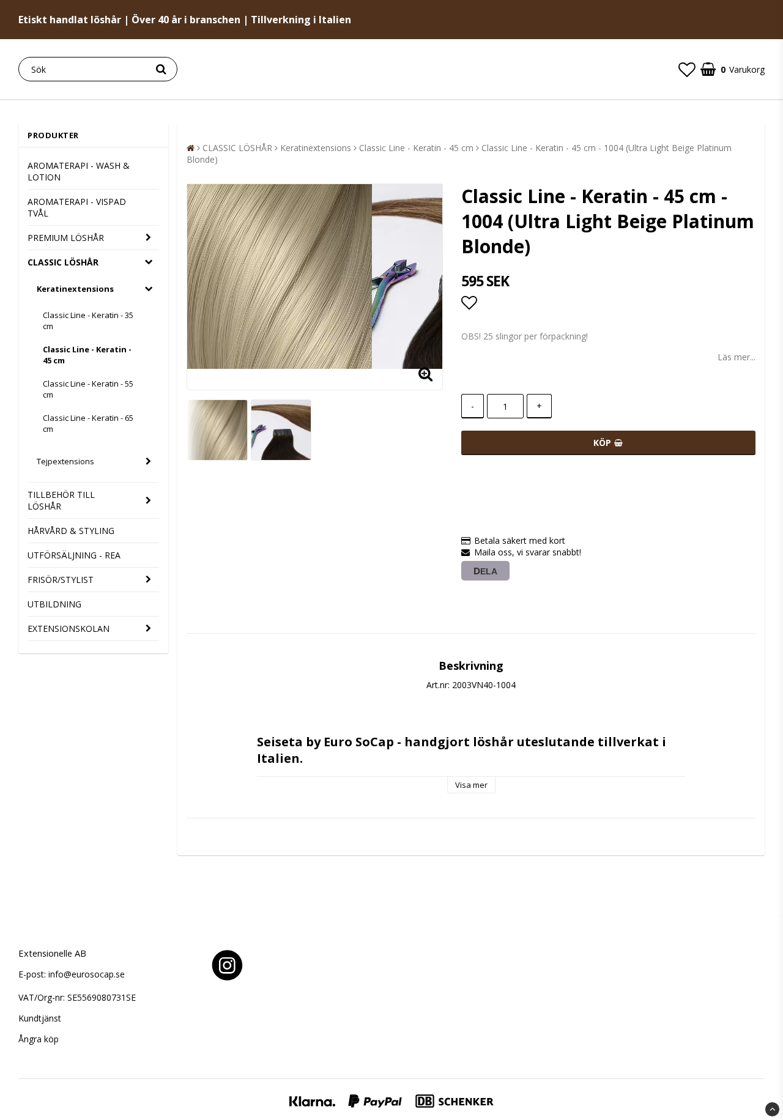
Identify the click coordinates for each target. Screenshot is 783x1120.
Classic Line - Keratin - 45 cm (87, 355)
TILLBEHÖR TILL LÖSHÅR (61, 500)
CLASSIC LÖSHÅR (63, 262)
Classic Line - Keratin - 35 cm (88, 321)
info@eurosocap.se (86, 974)
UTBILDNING (54, 604)
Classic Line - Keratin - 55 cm (88, 389)
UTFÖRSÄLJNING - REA (74, 555)
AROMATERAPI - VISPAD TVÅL (77, 207)
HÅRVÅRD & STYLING (71, 530)
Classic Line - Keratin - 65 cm (88, 423)
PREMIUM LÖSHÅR (66, 237)
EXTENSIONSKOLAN (68, 628)
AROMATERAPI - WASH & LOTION (79, 171)
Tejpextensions (65, 461)
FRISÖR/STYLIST (61, 579)
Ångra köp (38, 1039)
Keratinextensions (75, 288)
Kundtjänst (39, 1018)
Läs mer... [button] (736, 357)
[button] (687, 69)
